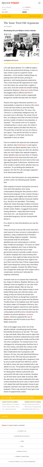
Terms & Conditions (22, 456)
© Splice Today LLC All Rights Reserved (22, 461)
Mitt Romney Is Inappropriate (33, 407)
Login (10, 425)
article (37, 105)
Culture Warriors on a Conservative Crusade (14, 404)
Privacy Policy (22, 451)
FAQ (22, 446)
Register (4, 425)
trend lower (21, 145)
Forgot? (28, 7)
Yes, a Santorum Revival (9, 409)
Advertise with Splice (22, 436)
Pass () (26, 7)
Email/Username (6, 7)
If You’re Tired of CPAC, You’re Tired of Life (14, 407)
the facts (15, 157)
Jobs (22, 441)
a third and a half (26, 90)
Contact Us (22, 431)
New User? (5, 12)
